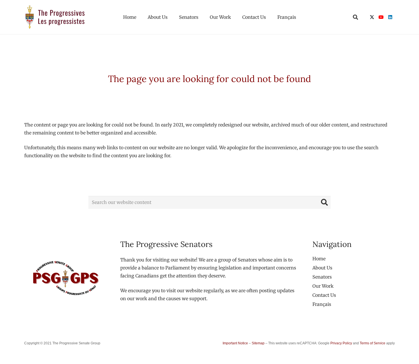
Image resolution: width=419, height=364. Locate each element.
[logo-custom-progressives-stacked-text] (55, 17)
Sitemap (258, 343)
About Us (322, 268)
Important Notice (235, 343)
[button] (355, 17)
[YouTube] (381, 17)
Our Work (322, 286)
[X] (372, 17)
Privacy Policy (341, 343)
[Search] (324, 202)
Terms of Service (372, 343)
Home (319, 258)
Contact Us (324, 295)
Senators (322, 277)
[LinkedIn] (390, 17)
